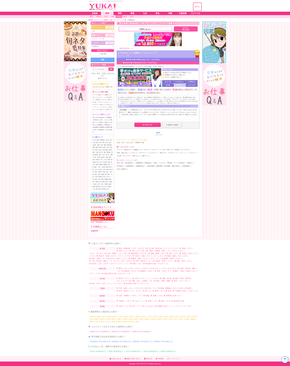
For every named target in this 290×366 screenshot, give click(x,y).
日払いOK (95, 117)
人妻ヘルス (102, 109)
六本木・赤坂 (101, 150)
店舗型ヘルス (108, 94)
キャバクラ (95, 109)
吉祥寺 (170, 261)
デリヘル (95, 94)
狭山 (186, 281)
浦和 (107, 169)
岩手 (104, 316)
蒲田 (103, 258)
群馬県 (98, 184)
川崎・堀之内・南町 (187, 268)
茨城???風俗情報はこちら (99, 222)
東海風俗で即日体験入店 (163, 341)
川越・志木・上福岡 (139, 281)
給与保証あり (101, 117)
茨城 (166, 316)
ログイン (197, 7)
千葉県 (107, 176)
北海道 (92, 316)
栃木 (161, 316)
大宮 (104, 169)
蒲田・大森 (95, 152)
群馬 (155, 316)
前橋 (110, 184)
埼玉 (144, 316)
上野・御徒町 (172, 251)
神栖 (189, 306)
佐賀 (113, 322)
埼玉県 (96, 169)
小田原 (97, 273)
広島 (170, 319)
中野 (149, 261)
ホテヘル (95, 97)
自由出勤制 (95, 127)
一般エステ (102, 104)
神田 (152, 258)
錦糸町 (178, 258)
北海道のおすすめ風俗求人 (99, 331)
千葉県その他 (180, 291)
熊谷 (120, 283)
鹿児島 (130, 322)
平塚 (91, 273)
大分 (108, 322)
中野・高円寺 (96, 157)
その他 (109, 107)
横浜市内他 (172, 268)
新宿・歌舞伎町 (100, 140)
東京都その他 (150, 263)
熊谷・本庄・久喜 (98, 283)
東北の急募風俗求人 (133, 351)
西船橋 (180, 288)
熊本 (102, 322)
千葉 (150, 316)
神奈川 (138, 316)
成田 (103, 181)
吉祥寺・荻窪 (104, 157)
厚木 (169, 271)
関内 (126, 268)
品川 (195, 253)
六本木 (155, 256)
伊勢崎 (133, 296)
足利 (97, 189)
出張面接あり (101, 129)
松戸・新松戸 (96, 181)
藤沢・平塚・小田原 (100, 167)
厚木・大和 (161, 271)
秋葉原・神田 (136, 258)
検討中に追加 (173, 125)
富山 (178, 316)
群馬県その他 (99, 186)
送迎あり (107, 122)
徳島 (91, 322)
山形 (120, 316)
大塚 (119, 253)
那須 (100, 189)
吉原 (103, 142)
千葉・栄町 (123, 288)
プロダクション (173, 153)
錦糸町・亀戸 (98, 154)
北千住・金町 (102, 152)
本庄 (109, 283)
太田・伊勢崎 (104, 184)
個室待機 (101, 127)
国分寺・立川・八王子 (101, 159)
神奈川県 (101, 162)
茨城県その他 (108, 87)
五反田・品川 (105, 147)
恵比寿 (113, 256)
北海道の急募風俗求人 (97, 351)
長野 (194, 316)
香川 (181, 319)
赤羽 (100, 147)
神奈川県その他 (110, 273)
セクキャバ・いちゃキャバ (148, 153)
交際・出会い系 (122, 153)
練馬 (163, 253)
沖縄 (137, 322)
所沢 (106, 174)
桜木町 (137, 268)
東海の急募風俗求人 (151, 351)
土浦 (94, 87)
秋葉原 (145, 258)
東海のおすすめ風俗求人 (142, 331)
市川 (99, 179)
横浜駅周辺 (154, 268)
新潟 (172, 316)
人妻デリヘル (109, 109)
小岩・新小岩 (114, 261)
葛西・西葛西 (126, 261)
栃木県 (105, 186)
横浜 (105, 162)
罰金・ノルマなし (104, 119)
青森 (98, 316)
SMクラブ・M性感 (173, 150)
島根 (165, 319)
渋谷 (100, 142)
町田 (109, 159)
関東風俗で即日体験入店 (121, 341)
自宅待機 (107, 127)
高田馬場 (109, 145)
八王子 (125, 264)
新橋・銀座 (108, 150)
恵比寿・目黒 (104, 256)
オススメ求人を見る (186, 29)
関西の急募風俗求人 (168, 351)
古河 (184, 306)
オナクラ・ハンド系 (103, 97)
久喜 (114, 283)
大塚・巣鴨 (103, 145)
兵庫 (130, 319)
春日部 (124, 281)
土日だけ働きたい (122, 169)
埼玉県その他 (101, 176)
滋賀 (135, 319)
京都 (124, 319)
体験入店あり (176, 166)
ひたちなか (102, 87)
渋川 (180, 296)
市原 (106, 181)
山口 (176, 319)
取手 (178, 306)
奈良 (141, 319)
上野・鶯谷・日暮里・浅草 (155, 251)
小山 (94, 189)
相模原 (105, 164)
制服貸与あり (108, 124)
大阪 (119, 319)
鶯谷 (181, 251)
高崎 (94, 186)
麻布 (148, 256)
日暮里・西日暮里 (96, 253)
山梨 (91, 319)
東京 (158, 258)
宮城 (109, 316)
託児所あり (120, 166)
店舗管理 (94, 231)
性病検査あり (100, 124)
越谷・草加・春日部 (182, 278)
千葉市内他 (139, 288)
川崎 (118, 271)
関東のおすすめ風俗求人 (121, 331)
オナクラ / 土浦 (123, 56)
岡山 (154, 319)
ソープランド (100, 102)
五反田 (92, 256)
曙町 (131, 268)
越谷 (118, 281)
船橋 (174, 288)
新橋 (179, 256)
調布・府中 (181, 261)
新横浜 (145, 268)
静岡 (113, 319)
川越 (150, 281)
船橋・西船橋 (104, 179)
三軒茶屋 (127, 256)
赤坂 (161, 256)
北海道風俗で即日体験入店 (99, 341)
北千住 (124, 258)
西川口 (100, 169)
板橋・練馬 (95, 147)
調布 (189, 261)
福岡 (96, 322)
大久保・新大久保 (155, 248)
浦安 (110, 179)
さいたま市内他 (152, 278)
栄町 (131, 288)
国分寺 (113, 264)
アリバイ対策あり (99, 122)
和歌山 (147, 319)
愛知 (96, 319)
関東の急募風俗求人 (116, 351)
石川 (183, 316)
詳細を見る (148, 125)
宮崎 (124, 322)
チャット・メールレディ (101, 107)
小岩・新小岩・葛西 (107, 154)
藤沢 (194, 271)
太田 (140, 296)
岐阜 (102, 319)
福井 (189, 316)
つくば (171, 306)
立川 (119, 264)
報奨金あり (96, 119)
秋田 (115, 316)
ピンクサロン (103, 99)
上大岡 (163, 268)
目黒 (120, 256)
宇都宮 (109, 186)
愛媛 (193, 319)
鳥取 (159, 319)
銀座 (185, 256)
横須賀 (101, 164)
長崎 (119, 322)
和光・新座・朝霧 (99, 174)
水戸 (97, 87)
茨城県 (102, 306)
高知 (187, 319)
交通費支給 (109, 117)
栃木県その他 (105, 189)
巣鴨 (125, 253)
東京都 (94, 140)
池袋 (97, 142)
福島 (126, 316)
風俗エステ (101, 94)
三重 (108, 319)
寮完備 (169, 163)
